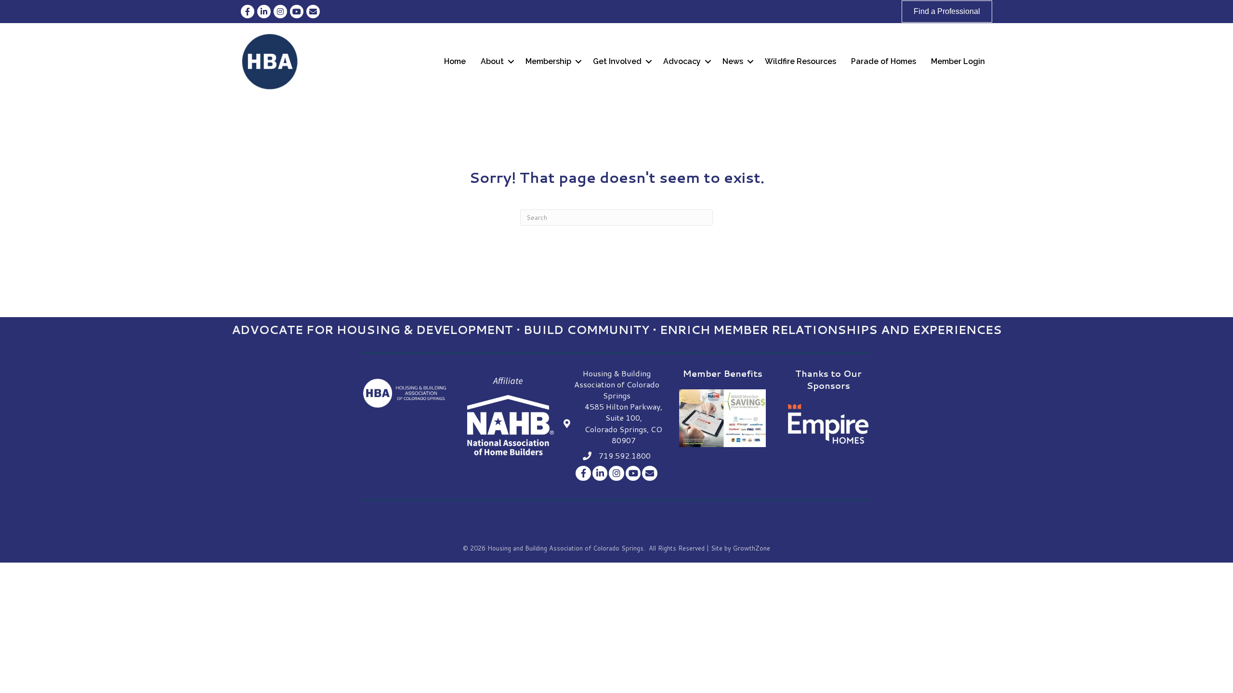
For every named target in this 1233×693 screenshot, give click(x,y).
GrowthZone (751, 548)
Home (455, 61)
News (732, 61)
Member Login (958, 61)
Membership (548, 61)
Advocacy (682, 61)
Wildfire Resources (800, 61)
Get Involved (617, 61)
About (492, 61)
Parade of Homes (883, 61)
